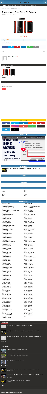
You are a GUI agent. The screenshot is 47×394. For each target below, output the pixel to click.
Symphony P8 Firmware (6, 240)
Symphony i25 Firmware (28, 225)
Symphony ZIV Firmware (28, 279)
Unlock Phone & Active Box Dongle (39, 390)
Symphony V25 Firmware (6, 276)
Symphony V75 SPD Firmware (7, 267)
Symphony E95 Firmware (6, 203)
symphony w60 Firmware (28, 302)
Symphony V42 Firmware (6, 217)
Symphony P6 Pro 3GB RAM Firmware (8, 241)
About (10, 5)
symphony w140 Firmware (28, 283)
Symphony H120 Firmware (6, 249)
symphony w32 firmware (6, 305)
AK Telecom (5, 14)
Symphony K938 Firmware (6, 232)
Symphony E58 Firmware (6, 259)
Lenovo (25, 195)
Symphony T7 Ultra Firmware (29, 236)
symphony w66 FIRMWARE (6, 301)
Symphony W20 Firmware (6, 310)
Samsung (3, 192)
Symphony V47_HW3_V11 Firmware (30, 207)
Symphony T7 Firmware (6, 238)
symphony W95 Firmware (6, 287)
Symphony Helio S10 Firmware (7, 214)
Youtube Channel (29, 390)
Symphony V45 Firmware (28, 272)
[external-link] (6, 126)
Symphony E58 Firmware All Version (30, 257)
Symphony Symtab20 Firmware (7, 229)
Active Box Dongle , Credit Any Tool (30, 5)
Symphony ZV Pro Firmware (28, 278)
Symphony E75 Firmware (28, 256)
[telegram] (6, 129)
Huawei (3, 194)
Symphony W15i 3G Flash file (7, 314)
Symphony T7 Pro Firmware (7, 237)
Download (23, 36)
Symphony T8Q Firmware (28, 233)
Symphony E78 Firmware (28, 255)
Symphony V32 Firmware (28, 274)
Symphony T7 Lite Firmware (7, 236)
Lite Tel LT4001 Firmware (6, 215)
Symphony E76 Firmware (6, 256)
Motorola (25, 194)
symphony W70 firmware (6, 297)
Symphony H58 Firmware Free (29, 252)
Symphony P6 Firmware (6, 244)
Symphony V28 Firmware (28, 275)
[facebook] (6, 123)
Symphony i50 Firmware (28, 223)
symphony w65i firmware (28, 301)
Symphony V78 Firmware (28, 215)
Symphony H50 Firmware (6, 252)
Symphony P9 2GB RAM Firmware (29, 211)
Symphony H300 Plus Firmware (29, 214)
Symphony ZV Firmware (6, 279)
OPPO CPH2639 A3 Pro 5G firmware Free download (17, 355)
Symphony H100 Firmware (28, 249)
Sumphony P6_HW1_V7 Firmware (8, 242)
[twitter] (15, 123)
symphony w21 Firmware (28, 309)
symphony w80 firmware (6, 293)
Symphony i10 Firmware (28, 226)
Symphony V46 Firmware (6, 272)
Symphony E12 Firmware (6, 261)
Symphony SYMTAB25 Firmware (29, 209)
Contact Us (22, 390)
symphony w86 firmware (28, 290)
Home (5, 5)
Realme (3, 191)
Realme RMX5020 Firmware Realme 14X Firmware (17, 349)
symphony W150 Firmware (6, 283)
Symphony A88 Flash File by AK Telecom (8, 76)
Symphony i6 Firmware (28, 221)
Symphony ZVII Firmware (28, 276)
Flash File (12, 42)
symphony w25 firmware (28, 306)
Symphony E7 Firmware (6, 263)
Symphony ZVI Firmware (6, 278)
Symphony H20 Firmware (6, 253)
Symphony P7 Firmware (28, 240)
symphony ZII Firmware (28, 280)
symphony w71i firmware (28, 294)
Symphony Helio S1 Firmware (29, 229)
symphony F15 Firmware (28, 232)
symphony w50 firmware (6, 303)
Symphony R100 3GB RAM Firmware (8, 225)
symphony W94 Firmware (28, 287)
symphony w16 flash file (28, 313)
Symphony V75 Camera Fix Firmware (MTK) (9, 209)
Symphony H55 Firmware (28, 251)
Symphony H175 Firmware (6, 248)
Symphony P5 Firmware (28, 244)
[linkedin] (23, 123)
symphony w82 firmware (28, 291)
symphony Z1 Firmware (6, 282)
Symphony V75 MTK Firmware (29, 267)
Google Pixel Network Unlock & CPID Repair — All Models (18, 380)
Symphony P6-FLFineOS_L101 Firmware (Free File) (11, 210)
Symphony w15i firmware (28, 314)
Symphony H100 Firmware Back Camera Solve (32, 206)
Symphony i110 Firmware (28, 210)
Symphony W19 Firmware (28, 310)
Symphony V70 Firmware (6, 268)
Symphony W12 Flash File (28, 316)
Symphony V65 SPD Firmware (29, 222)
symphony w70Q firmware (28, 295)
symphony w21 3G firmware (7, 309)
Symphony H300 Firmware (28, 245)
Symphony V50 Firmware (6, 271)
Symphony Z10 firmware (28, 213)
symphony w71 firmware (6, 295)
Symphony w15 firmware (6, 316)
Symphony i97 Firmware (28, 203)
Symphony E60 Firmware (6, 257)
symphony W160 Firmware (28, 282)
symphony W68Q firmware (28, 298)
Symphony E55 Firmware (28, 259)
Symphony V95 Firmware (6, 218)
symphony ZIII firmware (6, 280)
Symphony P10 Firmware (28, 238)
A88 (5, 8)
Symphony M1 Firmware (6, 230)
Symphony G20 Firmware (6, 222)
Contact (15, 5)
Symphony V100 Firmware (28, 264)
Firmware (7, 42)
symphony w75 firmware (28, 293)
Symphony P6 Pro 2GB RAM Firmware (30, 242)
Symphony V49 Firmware (28, 271)
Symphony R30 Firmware (6, 211)
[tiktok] (15, 129)
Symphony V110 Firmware (6, 264)
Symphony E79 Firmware (6, 255)
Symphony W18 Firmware (6, 312)
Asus (25, 192)
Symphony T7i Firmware (28, 237)
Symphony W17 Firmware (28, 312)
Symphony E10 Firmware (28, 261)
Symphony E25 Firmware (28, 260)
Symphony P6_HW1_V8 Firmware (29, 241)
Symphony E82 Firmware (6, 221)
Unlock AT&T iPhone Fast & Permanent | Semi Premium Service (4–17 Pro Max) (23, 168)
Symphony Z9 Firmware (28, 219)
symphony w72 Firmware (6, 294)
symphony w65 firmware (6, 302)
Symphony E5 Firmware (28, 263)
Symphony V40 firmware (6, 274)
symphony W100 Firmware (28, 286)
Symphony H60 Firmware (6, 251)
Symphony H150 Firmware (28, 248)
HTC (3, 195)
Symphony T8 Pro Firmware (7, 233)
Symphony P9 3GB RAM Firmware (8, 213)
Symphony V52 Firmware (28, 270)
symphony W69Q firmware (28, 297)
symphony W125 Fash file (6, 286)
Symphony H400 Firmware (6, 245)
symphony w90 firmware (6, 290)
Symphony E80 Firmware (28, 253)
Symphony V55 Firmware (6, 270)
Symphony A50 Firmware (28, 230)
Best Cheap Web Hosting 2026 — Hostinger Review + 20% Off (19, 325)
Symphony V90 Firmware (28, 218)
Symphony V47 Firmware (28, 217)
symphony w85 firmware (6, 291)
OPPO (25, 191)
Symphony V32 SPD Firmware (7, 223)
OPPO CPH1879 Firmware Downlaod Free (15, 360)
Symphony (25, 190)
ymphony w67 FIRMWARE (28, 299)
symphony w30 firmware (6, 306)
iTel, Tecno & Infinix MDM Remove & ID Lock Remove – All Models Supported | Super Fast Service (25, 337)
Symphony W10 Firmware (6, 317)
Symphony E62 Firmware (6, 219)
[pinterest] (41, 123)
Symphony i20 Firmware (6, 226)
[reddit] (32, 123)
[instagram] (15, 126)
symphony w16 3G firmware (7, 313)
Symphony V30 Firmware (6, 275)
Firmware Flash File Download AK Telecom (23, 3)
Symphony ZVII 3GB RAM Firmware (8, 206)
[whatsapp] (32, 126)
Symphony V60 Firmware (28, 268)
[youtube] (23, 126)
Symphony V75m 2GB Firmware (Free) (8, 207)
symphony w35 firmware (28, 303)
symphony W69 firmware (6, 298)
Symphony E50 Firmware (6, 260)
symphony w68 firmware (6, 299)
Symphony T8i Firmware (6, 234)
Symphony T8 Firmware (28, 234)
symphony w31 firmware (28, 305)
